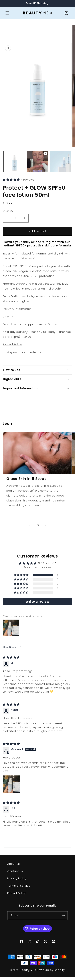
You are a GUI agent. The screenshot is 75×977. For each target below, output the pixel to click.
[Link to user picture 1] (11, 784)
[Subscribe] (64, 915)
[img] (11, 657)
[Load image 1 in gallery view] (14, 161)
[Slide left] (29, 525)
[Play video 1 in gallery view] (37, 161)
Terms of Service (18, 886)
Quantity (8, 211)
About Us (13, 864)
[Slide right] (46, 525)
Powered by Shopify (51, 970)
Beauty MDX (28, 970)
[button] (7, 13)
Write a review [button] (37, 601)
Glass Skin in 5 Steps (26, 478)
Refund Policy (16, 893)
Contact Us (15, 871)
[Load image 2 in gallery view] (60, 161)
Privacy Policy (16, 878)
